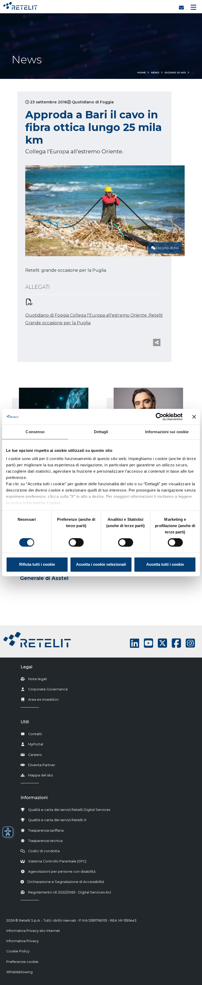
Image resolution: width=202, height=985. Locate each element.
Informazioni (34, 797)
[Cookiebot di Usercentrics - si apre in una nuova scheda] (160, 417)
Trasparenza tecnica (45, 841)
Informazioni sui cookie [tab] (167, 432)
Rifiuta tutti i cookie (37, 564)
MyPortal (35, 744)
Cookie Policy (17, 951)
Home (141, 72)
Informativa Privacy (22, 941)
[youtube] (148, 643)
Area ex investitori (43, 699)
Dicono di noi (175, 72)
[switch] (76, 542)
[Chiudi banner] (194, 416)
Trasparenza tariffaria (46, 830)
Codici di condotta (44, 851)
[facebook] (176, 643)
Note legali (37, 679)
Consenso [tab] (35, 432)
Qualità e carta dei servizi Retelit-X (57, 820)
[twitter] (162, 643)
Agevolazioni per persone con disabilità (61, 871)
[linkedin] (134, 643)
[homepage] (20, 4)
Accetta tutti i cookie (165, 564)
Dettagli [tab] (101, 432)
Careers (35, 755)
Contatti (35, 734)
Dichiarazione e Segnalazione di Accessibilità (65, 882)
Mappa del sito (40, 775)
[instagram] (190, 643)
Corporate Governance (48, 689)
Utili (25, 721)
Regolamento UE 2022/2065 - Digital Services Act (69, 892)
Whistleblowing (19, 972)
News (155, 72)
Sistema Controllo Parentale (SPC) (57, 861)
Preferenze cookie (22, 962)
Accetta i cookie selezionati (101, 564)
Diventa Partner (41, 765)
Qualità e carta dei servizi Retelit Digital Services (69, 810)
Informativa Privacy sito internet (33, 931)
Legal (26, 666)
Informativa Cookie (41, 503)
